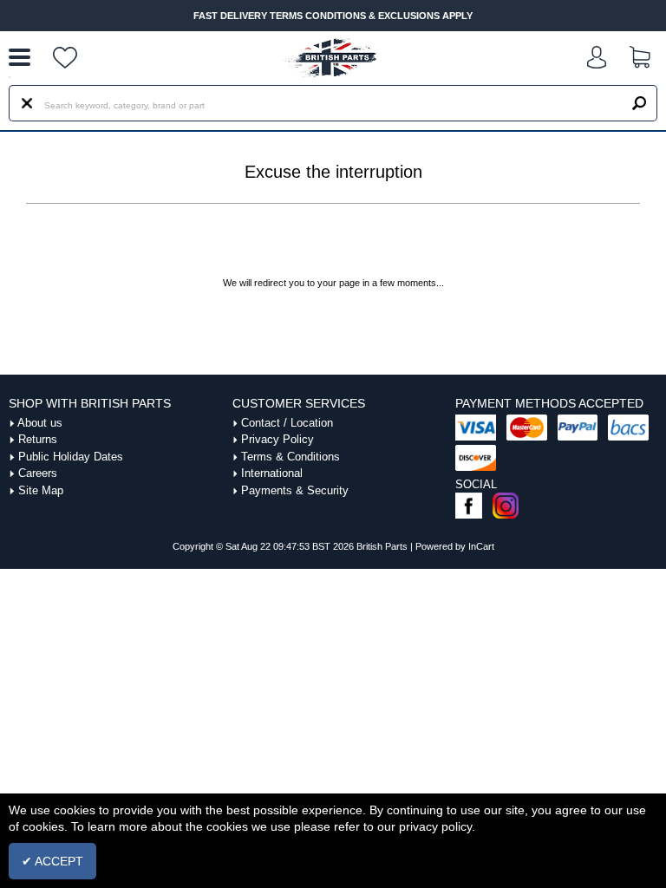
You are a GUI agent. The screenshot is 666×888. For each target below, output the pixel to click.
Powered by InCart (454, 546)
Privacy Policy (277, 439)
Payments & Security (295, 490)
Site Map (40, 490)
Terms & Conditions (290, 456)
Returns (37, 439)
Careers (37, 473)
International (272, 473)
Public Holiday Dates (70, 456)
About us (39, 422)
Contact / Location (287, 422)
